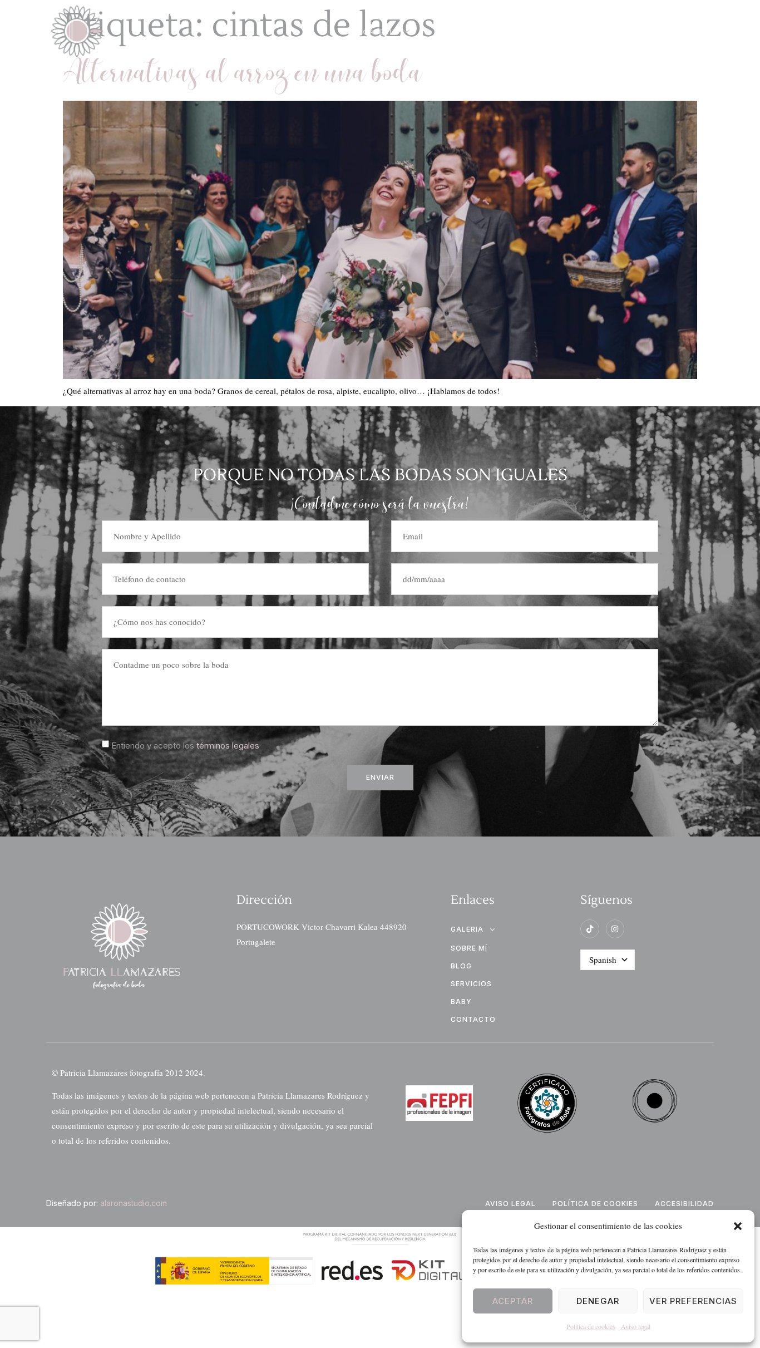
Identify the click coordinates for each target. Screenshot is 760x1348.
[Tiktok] (589, 928)
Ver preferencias (693, 1301)
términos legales (227, 745)
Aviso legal (635, 1326)
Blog (452, 31)
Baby (461, 1001)
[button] (737, 1226)
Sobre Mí (511, 31)
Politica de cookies (590, 1326)
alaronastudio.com (133, 1203)
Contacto (655, 31)
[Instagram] (615, 928)
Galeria (380, 31)
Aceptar (512, 1301)
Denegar (597, 1301)
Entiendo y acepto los (185, 745)
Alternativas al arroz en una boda (242, 74)
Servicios (581, 31)
